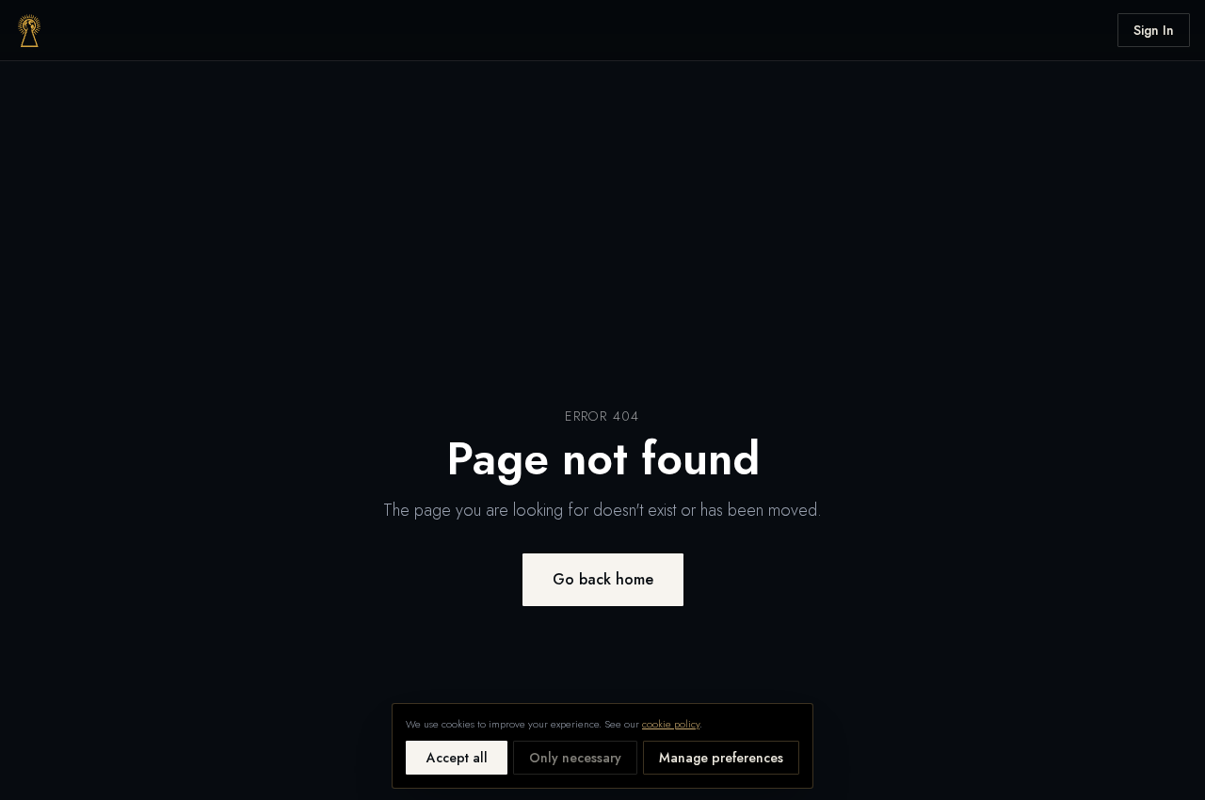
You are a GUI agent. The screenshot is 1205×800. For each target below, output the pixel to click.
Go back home (603, 579)
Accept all (457, 757)
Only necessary (575, 757)
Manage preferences (721, 757)
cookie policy (670, 723)
